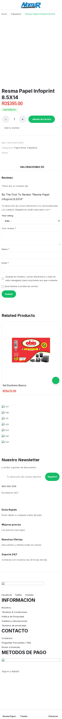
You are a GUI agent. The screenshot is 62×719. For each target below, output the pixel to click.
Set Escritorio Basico (14, 385)
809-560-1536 (9, 486)
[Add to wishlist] (55, 373)
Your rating (7, 215)
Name (5, 249)
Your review (9, 228)
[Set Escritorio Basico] (31, 350)
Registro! (52, 476)
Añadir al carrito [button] (55, 380)
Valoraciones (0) (32, 167)
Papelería (32, 147)
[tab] (32, 167)
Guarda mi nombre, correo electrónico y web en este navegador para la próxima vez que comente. (31, 278)
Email (5, 263)
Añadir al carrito (42, 119)
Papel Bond (20, 147)
